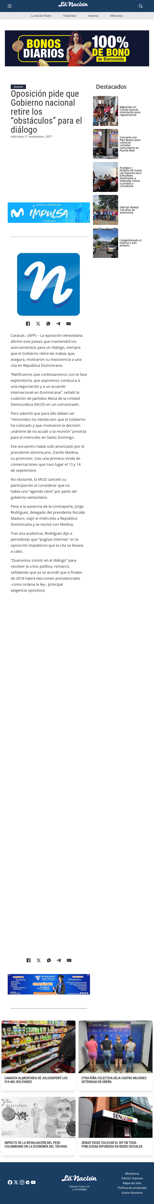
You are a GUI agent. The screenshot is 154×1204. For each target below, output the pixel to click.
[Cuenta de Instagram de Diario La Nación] (22, 1183)
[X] (38, 323)
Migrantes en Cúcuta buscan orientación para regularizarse (130, 111)
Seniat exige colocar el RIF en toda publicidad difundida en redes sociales (112, 1144)
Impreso (93, 15)
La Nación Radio (41, 15)
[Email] (68, 323)
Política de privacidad (132, 1188)
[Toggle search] (140, 6)
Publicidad (69, 15)
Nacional (18, 86)
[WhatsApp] (48, 323)
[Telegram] (58, 323)
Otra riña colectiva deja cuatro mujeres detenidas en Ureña (114, 1080)
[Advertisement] (49, 165)
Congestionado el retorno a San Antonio (130, 242)
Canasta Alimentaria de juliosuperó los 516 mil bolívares (36, 1080)
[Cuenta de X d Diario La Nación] (16, 1183)
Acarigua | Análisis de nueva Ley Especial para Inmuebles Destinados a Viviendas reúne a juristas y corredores (131, 177)
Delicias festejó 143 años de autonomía (129, 209)
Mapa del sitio (132, 1183)
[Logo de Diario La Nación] (79, 1179)
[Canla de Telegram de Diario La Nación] (27, 1183)
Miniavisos (116, 15)
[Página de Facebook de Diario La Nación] (10, 1183)
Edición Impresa (132, 1178)
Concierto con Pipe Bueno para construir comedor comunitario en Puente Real (130, 144)
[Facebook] (28, 323)
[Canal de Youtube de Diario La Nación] (33, 1183)
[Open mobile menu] (9, 5)
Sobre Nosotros (132, 1192)
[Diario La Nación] (73, 5)
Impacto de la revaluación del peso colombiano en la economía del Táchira (36, 1144)
